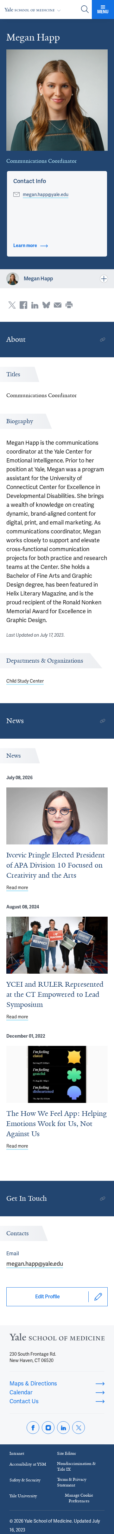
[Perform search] (85, 9)
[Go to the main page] (34, 9)
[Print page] (69, 305)
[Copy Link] (103, 339)
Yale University (23, 1496)
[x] (78, 1427)
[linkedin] (63, 1427)
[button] (29, 181)
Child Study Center (25, 681)
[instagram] (48, 1427)
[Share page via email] (57, 305)
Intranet (17, 1453)
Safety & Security (25, 1480)
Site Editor (66, 1453)
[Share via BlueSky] (46, 305)
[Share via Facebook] (23, 305)
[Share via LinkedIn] (35, 305)
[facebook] (33, 1427)
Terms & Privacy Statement (71, 1482)
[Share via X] (12, 305)
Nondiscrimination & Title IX (76, 1466)
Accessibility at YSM (28, 1464)
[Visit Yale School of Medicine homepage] (57, 1338)
